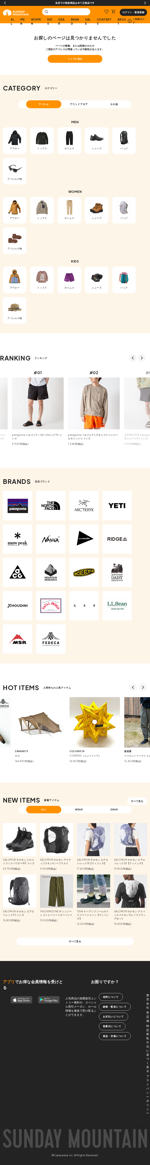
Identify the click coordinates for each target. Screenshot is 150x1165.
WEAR (79, 809)
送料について (111, 996)
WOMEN (36, 21)
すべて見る (137, 801)
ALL (12, 21)
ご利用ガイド (139, 21)
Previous (5, 3)
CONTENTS (104, 21)
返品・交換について (115, 1036)
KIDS (49, 21)
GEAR (61, 21)
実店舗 (147, 1016)
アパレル (44, 104)
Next (145, 3)
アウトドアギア (79, 104)
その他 (114, 104)
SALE (88, 21)
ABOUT (121, 21)
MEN (22, 21)
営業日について (112, 1026)
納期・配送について (115, 1006)
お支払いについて (113, 1016)
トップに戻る (75, 58)
